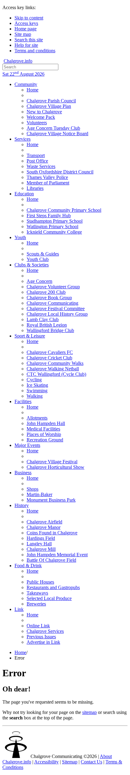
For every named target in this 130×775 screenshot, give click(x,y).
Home (32, 89)
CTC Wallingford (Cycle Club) (56, 374)
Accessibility (46, 761)
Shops (32, 489)
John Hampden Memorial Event (57, 554)
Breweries (36, 603)
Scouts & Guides (43, 253)
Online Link (38, 625)
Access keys (26, 23)
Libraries (35, 188)
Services (23, 139)
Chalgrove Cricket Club (49, 357)
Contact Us (91, 761)
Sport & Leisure (30, 335)
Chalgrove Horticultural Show (55, 467)
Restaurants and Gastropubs (53, 587)
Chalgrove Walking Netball (53, 368)
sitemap (89, 712)
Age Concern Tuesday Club (53, 128)
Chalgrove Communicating (52, 303)
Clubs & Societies (32, 264)
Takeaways (37, 592)
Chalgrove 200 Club (46, 292)
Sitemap (69, 761)
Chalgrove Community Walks (55, 363)
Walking (35, 396)
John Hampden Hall (46, 423)
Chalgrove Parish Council (51, 100)
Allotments (37, 417)
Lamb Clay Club (43, 319)
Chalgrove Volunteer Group (53, 286)
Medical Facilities (43, 428)
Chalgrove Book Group (49, 297)
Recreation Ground (45, 439)
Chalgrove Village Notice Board (57, 133)
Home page (26, 28)
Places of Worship (44, 434)
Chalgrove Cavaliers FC (50, 352)
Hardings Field (41, 538)
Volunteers (37, 122)
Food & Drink (28, 565)
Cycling (34, 379)
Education (24, 193)
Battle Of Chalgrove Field (51, 560)
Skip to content (29, 17)
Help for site (26, 45)
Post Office (37, 160)
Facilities (23, 401)
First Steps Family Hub (49, 215)
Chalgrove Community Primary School (64, 210)
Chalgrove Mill (41, 549)
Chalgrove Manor (43, 527)
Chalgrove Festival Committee (56, 308)
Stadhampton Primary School (55, 221)
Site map (23, 34)
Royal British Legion (47, 324)
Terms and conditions (35, 50)
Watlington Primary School (52, 226)
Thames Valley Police (47, 177)
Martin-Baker (39, 494)
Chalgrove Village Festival (52, 461)
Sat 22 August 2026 (23, 74)
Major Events (27, 445)
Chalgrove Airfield (44, 521)
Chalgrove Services (45, 631)
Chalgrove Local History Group (57, 314)
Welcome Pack (41, 117)
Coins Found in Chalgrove (52, 532)
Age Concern (39, 281)
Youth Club (38, 259)
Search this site (29, 39)
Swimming (37, 390)
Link (19, 609)
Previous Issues (41, 636)
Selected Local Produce (49, 598)
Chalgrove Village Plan (49, 106)
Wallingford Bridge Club (50, 330)
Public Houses (40, 582)
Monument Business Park (51, 499)
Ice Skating (37, 385)
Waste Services (41, 166)
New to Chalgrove (44, 111)
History (22, 505)
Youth (20, 237)
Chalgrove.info (18, 60)
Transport (36, 155)
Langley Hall (39, 543)
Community (26, 84)
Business (23, 472)
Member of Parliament (48, 182)
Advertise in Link (43, 642)
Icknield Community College (54, 232)
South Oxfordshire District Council (60, 171)
